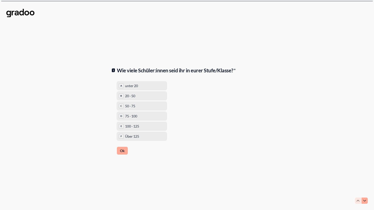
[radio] (142, 85)
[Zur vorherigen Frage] (358, 201)
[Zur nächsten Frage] (365, 201)
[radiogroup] (142, 111)
